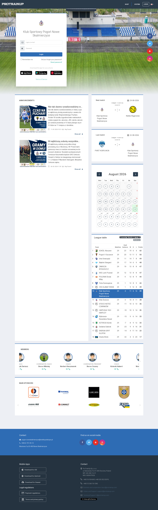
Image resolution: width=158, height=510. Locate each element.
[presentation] (140, 361)
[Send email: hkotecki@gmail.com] (102, 369)
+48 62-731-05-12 (27, 443)
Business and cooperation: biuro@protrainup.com (100, 487)
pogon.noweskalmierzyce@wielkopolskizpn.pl (37, 440)
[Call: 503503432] (55, 369)
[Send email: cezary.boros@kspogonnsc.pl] (77, 369)
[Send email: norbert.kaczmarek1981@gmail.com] (53, 369)
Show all (78, 134)
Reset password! (56, 62)
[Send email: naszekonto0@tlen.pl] (126, 369)
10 (99, 201)
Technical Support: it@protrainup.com (96, 495)
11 (117, 194)
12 (105, 194)
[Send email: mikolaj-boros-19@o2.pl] (29, 369)
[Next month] (135, 174)
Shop (127, 4)
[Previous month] (99, 174)
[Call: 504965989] (104, 369)
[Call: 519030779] (31, 369)
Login (146, 4)
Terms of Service (41, 79)
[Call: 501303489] (128, 369)
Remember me (27, 59)
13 (105, 209)
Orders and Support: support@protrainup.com (98, 491)
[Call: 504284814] (79, 369)
